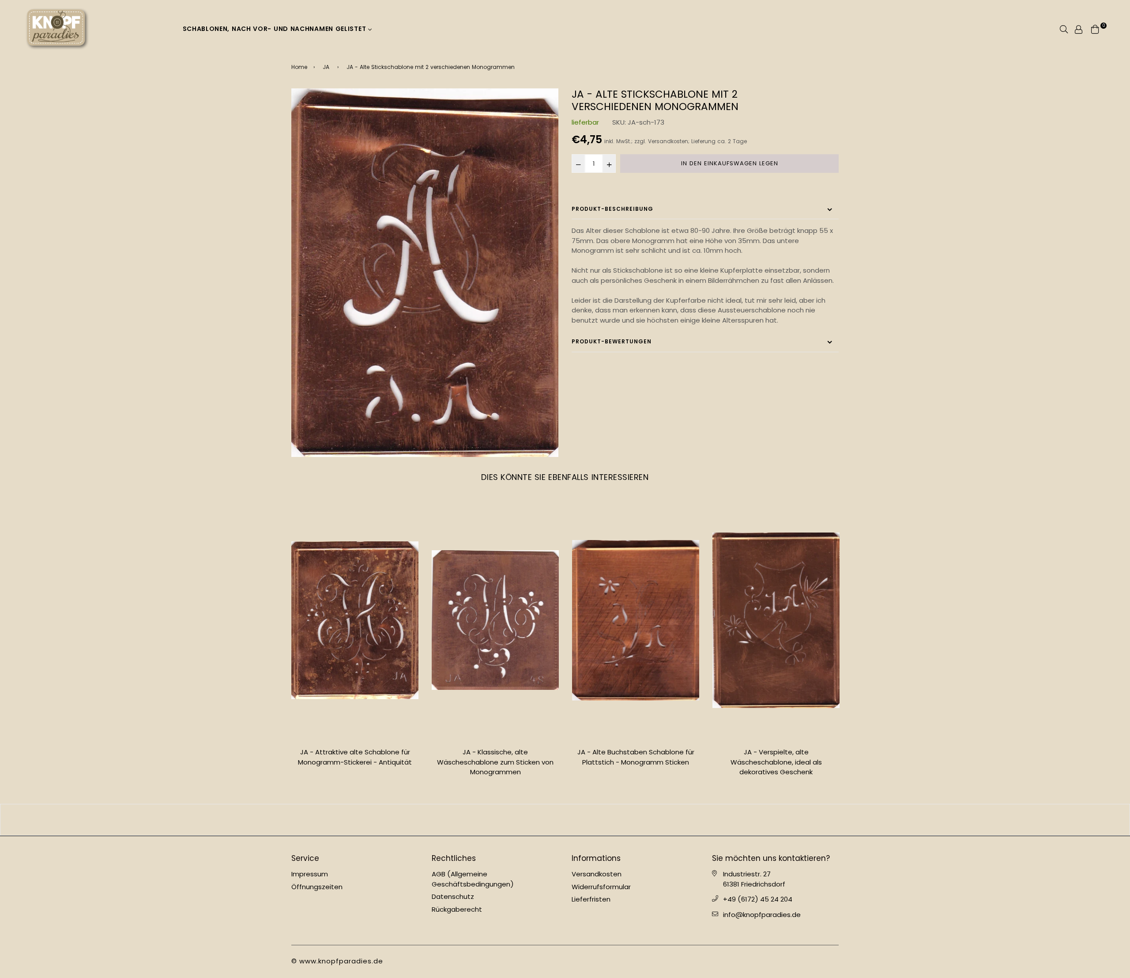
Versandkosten (668, 141)
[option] (424, 272)
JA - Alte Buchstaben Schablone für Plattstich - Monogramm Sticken (635, 757)
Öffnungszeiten (317, 886)
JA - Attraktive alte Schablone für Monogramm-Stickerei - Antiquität (355, 757)
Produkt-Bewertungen (612, 341)
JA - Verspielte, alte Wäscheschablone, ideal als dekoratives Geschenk (776, 761)
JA (326, 67)
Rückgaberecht (457, 909)
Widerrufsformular (601, 886)
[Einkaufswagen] (1095, 28)
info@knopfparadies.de (762, 914)
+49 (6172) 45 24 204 (757, 899)
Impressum (309, 874)
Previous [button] (284, 642)
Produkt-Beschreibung (612, 209)
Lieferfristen (591, 899)
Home (299, 67)
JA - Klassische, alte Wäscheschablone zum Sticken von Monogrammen (495, 761)
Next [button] (845, 642)
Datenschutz (453, 896)
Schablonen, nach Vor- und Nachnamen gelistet (276, 28)
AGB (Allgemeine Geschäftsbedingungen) (473, 879)
